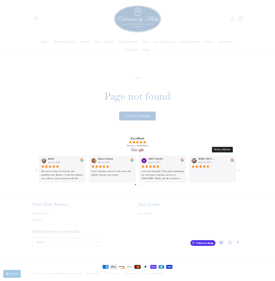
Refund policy (94, 273)
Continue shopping (137, 115)
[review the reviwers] (81, 161)
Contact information (153, 273)
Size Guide (145, 213)
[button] (36, 18)
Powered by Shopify (73, 273)
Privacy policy (112, 273)
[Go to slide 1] (135, 184)
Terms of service (131, 273)
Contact (37, 219)
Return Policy (40, 213)
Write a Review (222, 149)
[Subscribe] (97, 242)
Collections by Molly (51, 273)
